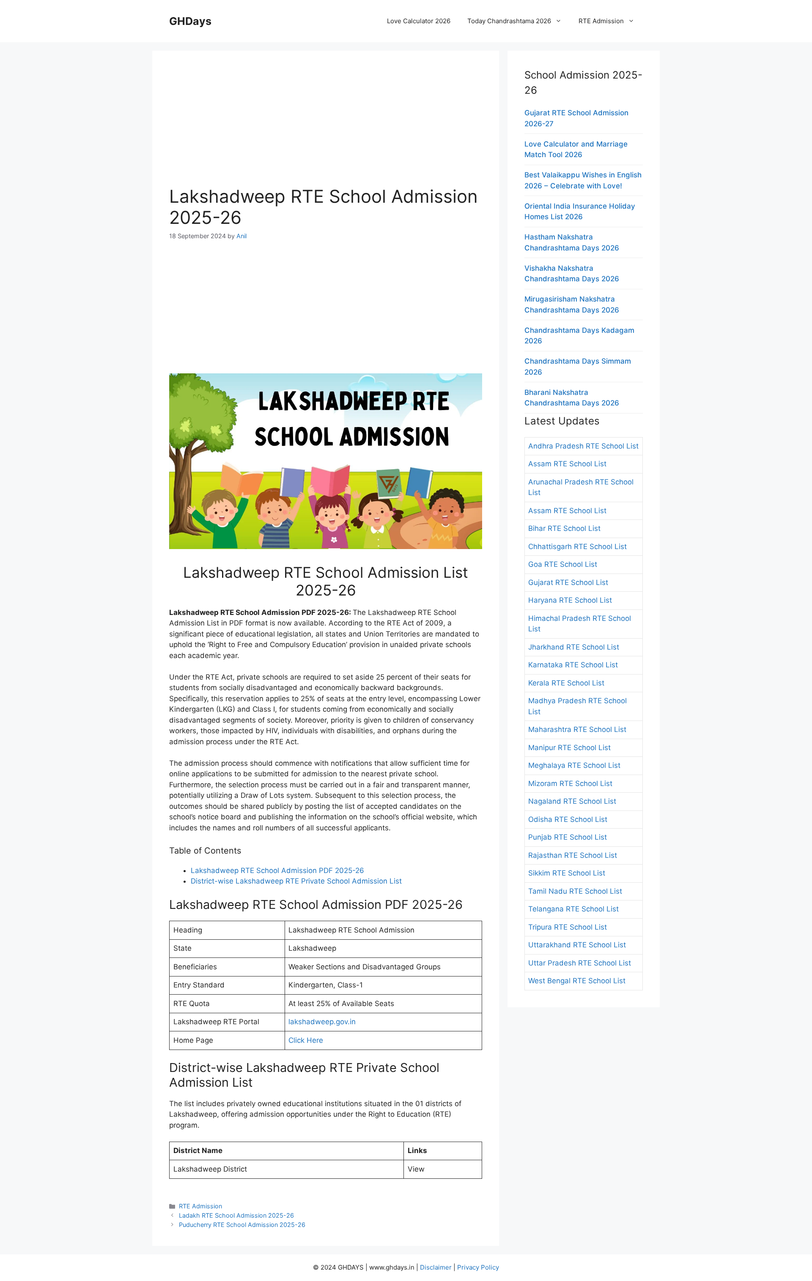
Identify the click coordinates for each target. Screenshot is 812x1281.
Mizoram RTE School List (570, 783)
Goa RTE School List (562, 564)
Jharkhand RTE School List (573, 647)
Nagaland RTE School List (572, 801)
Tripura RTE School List (567, 927)
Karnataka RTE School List (573, 665)
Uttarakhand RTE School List (577, 945)
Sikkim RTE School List (566, 873)
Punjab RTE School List (567, 837)
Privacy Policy (478, 1267)
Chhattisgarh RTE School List (577, 546)
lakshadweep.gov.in (322, 1021)
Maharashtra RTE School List (577, 729)
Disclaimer (436, 1267)
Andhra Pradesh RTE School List (583, 446)
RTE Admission (601, 21)
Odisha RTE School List (567, 819)
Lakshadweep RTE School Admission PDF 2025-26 (277, 870)
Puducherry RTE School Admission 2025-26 (242, 1224)
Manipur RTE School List (569, 747)
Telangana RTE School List (573, 909)
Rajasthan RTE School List (572, 855)
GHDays (190, 21)
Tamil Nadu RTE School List (575, 891)
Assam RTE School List (567, 464)
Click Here (305, 1040)
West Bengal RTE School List (576, 980)
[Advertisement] (325, 127)
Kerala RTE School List (566, 683)
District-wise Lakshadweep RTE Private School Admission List (296, 881)
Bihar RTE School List (564, 528)
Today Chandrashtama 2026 (509, 21)
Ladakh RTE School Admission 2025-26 (236, 1215)
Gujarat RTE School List (568, 582)
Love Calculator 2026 (418, 21)
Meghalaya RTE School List (574, 765)
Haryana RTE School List (570, 600)
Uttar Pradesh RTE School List (579, 963)
